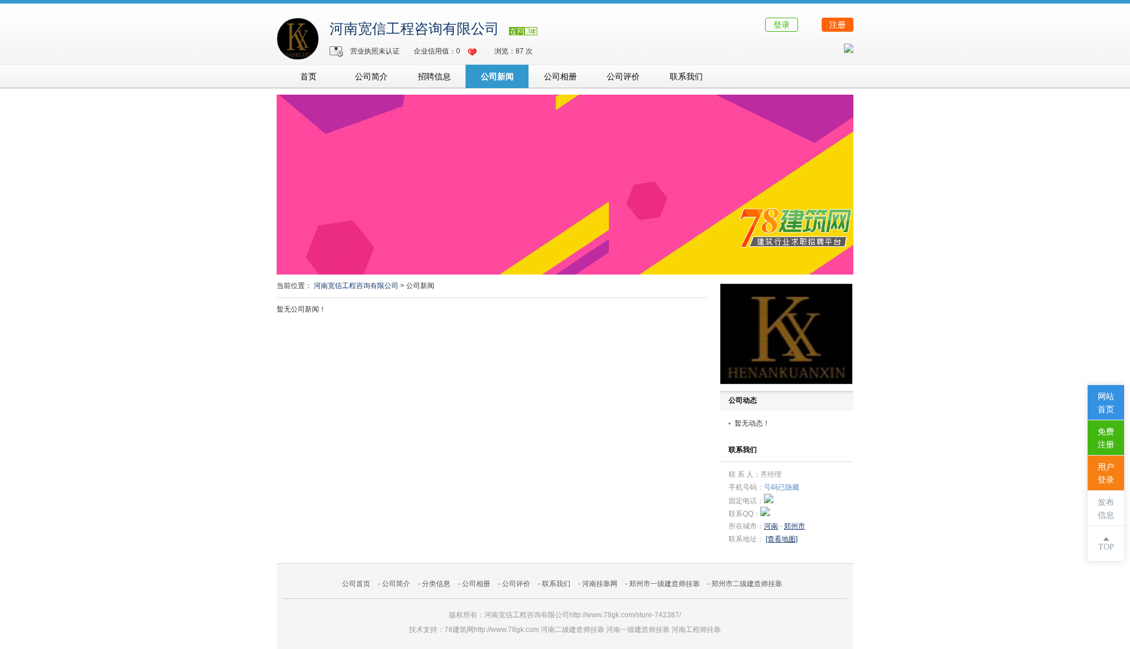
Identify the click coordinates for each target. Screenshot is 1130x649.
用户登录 (1106, 473)
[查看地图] (781, 539)
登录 (781, 24)
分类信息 (436, 584)
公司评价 (623, 76)
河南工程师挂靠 (696, 629)
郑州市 (794, 526)
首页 (308, 76)
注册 (837, 24)
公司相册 (560, 76)
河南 (771, 526)
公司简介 (371, 76)
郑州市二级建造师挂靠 (747, 584)
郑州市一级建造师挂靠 (664, 584)
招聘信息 (434, 76)
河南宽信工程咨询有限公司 (414, 28)
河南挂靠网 (599, 584)
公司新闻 (497, 76)
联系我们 (686, 76)
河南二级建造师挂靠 (572, 629)
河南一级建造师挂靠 (638, 629)
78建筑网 (459, 629)
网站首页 (1106, 403)
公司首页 (356, 584)
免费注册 (1106, 438)
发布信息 (1106, 509)
